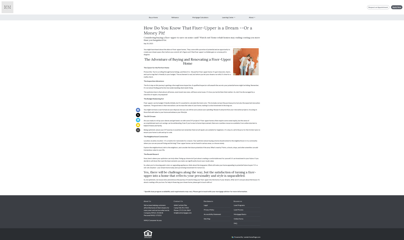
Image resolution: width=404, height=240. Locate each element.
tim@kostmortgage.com (183, 213)
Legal (206, 205)
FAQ (235, 223)
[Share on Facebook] (138, 110)
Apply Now (396, 7)
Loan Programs (239, 205)
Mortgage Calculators (200, 17)
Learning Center (228, 17)
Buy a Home (153, 17)
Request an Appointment (378, 7)
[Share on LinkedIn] (138, 120)
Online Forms (238, 219)
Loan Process (238, 210)
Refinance (175, 17)
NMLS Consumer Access (153, 220)
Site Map (207, 219)
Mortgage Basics (240, 214)
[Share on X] (138, 115)
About (251, 17)
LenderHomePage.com (252, 237)
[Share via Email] (138, 125)
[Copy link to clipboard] (138, 130)
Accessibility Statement (212, 214)
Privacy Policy (209, 210)
